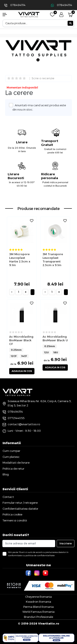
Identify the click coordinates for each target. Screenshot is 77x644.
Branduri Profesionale (38, 617)
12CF (14, 356)
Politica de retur (13, 468)
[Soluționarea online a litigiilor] (56, 638)
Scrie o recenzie (43, 78)
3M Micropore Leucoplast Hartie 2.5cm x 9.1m (19, 259)
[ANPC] (20, 638)
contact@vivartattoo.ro (24, 424)
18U (55, 352)
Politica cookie (12, 514)
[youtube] (46, 572)
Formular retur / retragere (20, 502)
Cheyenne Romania (38, 596)
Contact (8, 497)
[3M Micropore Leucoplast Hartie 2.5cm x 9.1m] (21, 231)
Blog (6, 474)
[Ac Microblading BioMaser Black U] (55, 314)
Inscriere (65, 543)
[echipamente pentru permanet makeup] (29, 14)
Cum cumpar (11, 450)
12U (46, 352)
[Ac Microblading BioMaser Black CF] (21, 314)
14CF (24, 356)
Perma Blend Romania (38, 606)
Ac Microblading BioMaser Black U (55, 338)
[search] (70, 23)
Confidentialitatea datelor (20, 508)
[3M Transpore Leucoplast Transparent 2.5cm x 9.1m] (55, 231)
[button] (6, 14)
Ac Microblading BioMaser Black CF (21, 340)
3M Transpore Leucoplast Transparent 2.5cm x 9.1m (53, 259)
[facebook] (29, 572)
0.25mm (16, 349)
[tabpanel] (38, 49)
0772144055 (16, 418)
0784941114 (17, 5)
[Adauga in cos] (32, 292)
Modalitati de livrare (16, 462)
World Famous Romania (38, 611)
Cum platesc (11, 456)
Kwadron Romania (38, 601)
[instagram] (37, 572)
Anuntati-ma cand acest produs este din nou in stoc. (39, 107)
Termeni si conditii (15, 520)
